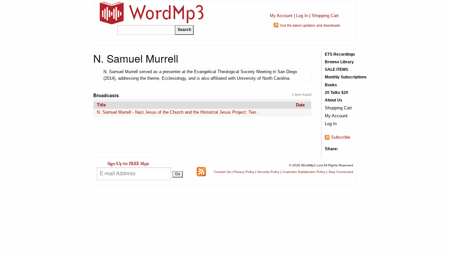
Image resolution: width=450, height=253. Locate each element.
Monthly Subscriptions (346, 77)
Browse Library (339, 62)
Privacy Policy (244, 172)
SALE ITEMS (336, 69)
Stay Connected (340, 172)
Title (101, 104)
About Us (333, 100)
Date (300, 104)
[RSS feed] (201, 171)
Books (331, 85)
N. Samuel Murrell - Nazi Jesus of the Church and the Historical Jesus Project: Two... (178, 112)
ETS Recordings (340, 54)
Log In (302, 15)
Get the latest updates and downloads (310, 25)
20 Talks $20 (336, 92)
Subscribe (340, 137)
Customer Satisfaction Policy (303, 172)
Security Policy (268, 172)
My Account (281, 15)
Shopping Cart (325, 15)
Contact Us (222, 172)
